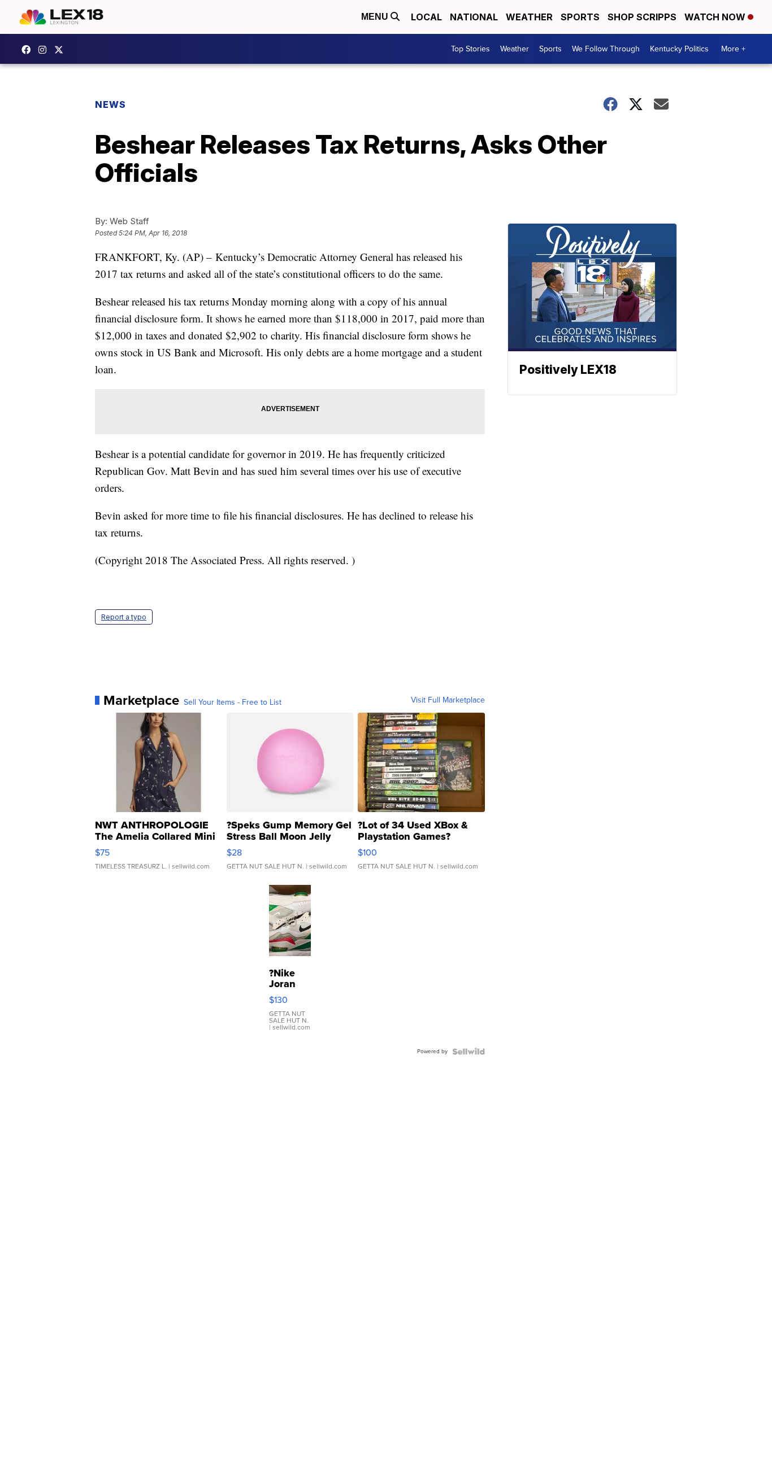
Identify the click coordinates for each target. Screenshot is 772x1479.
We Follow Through (606, 49)
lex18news (61, 49)
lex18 (28, 49)
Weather (529, 17)
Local (426, 17)
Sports (580, 17)
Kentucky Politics (679, 49)
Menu (376, 16)
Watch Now (716, 17)
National (474, 17)
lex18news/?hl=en (45, 49)
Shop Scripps (642, 17)
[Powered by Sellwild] (468, 1051)
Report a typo (123, 617)
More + (733, 49)
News (110, 104)
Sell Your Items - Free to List (232, 702)
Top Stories (470, 49)
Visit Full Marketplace (448, 700)
